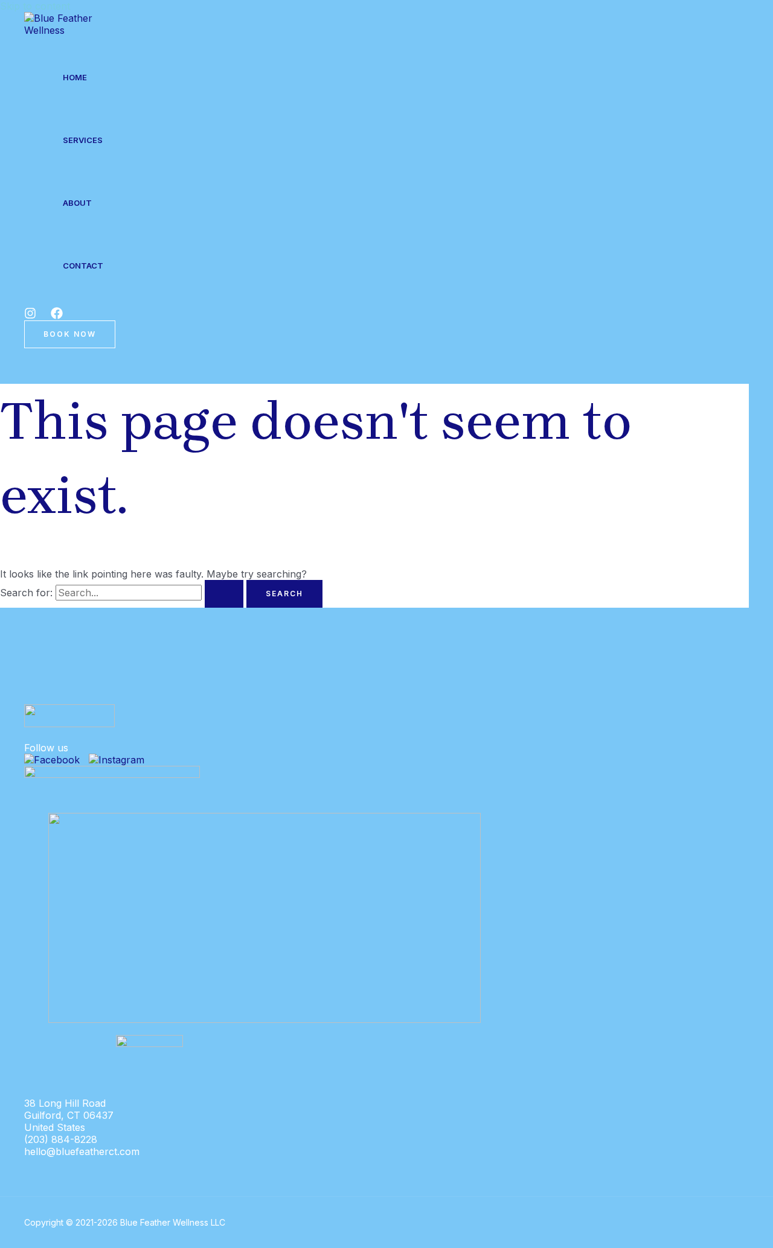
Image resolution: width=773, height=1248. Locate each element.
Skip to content (35, 6)
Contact (83, 265)
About (77, 203)
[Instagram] (30, 316)
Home (75, 77)
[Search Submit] (224, 594)
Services (83, 140)
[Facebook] (57, 316)
